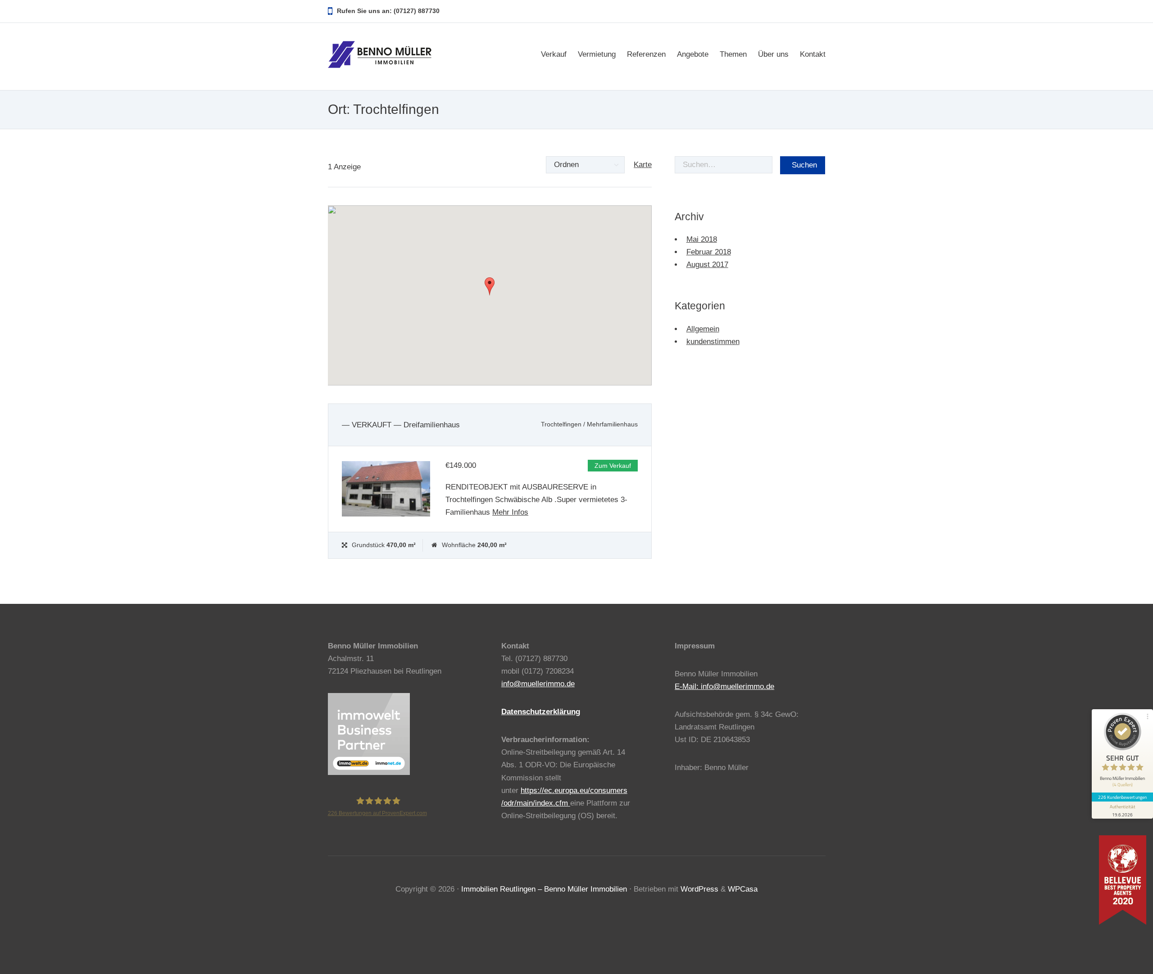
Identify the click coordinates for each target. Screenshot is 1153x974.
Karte (643, 164)
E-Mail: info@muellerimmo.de (724, 686)
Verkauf (554, 54)
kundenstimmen (713, 341)
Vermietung (597, 54)
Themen (733, 54)
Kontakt (813, 54)
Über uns (773, 54)
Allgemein (702, 329)
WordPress (699, 889)
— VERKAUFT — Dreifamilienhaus (401, 425)
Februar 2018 (708, 252)
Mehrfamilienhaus (612, 424)
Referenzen (646, 54)
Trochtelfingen (561, 424)
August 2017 (707, 264)
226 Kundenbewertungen (1122, 797)
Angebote (692, 54)
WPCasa (743, 889)
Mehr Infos (510, 512)
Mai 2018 (701, 239)
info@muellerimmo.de (538, 684)
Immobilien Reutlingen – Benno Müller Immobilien (544, 889)
